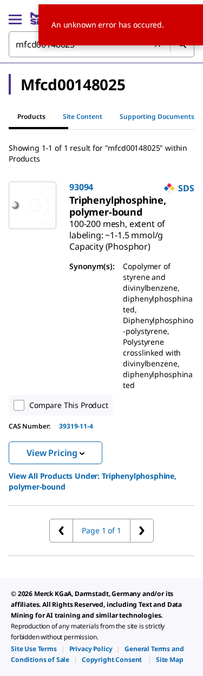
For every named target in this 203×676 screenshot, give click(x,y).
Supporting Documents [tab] (157, 116)
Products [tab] (31, 116)
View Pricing (52, 453)
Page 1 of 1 (101, 530)
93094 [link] (81, 187)
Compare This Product (68, 405)
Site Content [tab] (82, 116)
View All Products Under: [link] (92, 481)
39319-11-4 (76, 426)
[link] (117, 205)
